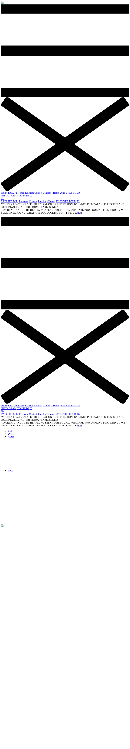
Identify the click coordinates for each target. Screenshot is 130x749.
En (2, 198)
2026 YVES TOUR (70, 192)
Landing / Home (51, 192)
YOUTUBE (23, 195)
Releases (29, 192)
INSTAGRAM (8, 195)
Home (4, 192)
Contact (38, 192)
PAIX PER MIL (16, 192)
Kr (2, 411)
